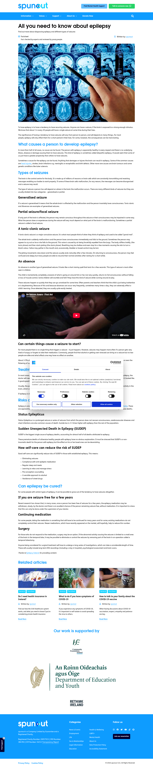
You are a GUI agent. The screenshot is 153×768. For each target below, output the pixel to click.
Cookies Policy (37, 763)
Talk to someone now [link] (120, 6)
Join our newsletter (121, 736)
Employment (74, 733)
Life (70, 737)
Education (73, 749)
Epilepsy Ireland (33, 553)
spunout (129, 37)
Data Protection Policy (97, 745)
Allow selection (76, 404)
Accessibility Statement (98, 749)
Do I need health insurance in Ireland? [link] (32, 598)
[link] (33, 724)
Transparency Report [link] (50, 742)
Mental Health (94, 737)
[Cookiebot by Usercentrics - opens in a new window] (112, 362)
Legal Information (76, 745)
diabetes (124, 406)
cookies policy (89, 384)
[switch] (65, 396)
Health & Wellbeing (96, 730)
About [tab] (107, 369)
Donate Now (87, 16)
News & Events (74, 730)
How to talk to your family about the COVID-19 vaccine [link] (117, 598)
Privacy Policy (23, 763)
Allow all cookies (106, 404)
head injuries (26, 164)
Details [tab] (76, 369)
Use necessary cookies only (47, 404)
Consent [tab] (45, 369)
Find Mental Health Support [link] (94, 6)
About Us (71, 16)
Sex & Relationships (76, 741)
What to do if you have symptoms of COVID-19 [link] (76, 598)
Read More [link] (22, 619)
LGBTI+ (92, 733)
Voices (42, 16)
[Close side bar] (4, 738)
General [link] (22, 591)
